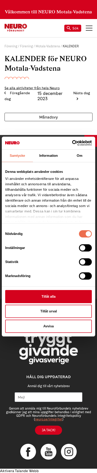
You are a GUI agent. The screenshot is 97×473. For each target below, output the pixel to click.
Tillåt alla (48, 296)
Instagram (69, 452)
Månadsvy (48, 117)
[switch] (85, 247)
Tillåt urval (48, 311)
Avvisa (48, 326)
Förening (11, 46)
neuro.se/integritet (48, 419)
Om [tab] (79, 155)
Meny (89, 28)
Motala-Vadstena (48, 46)
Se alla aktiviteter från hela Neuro (32, 88)
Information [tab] (48, 155)
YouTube (48, 452)
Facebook (28, 452)
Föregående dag (17, 96)
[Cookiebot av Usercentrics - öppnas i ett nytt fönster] (72, 143)
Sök (75, 28)
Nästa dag (81, 93)
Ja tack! (48, 430)
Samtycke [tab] (17, 155)
